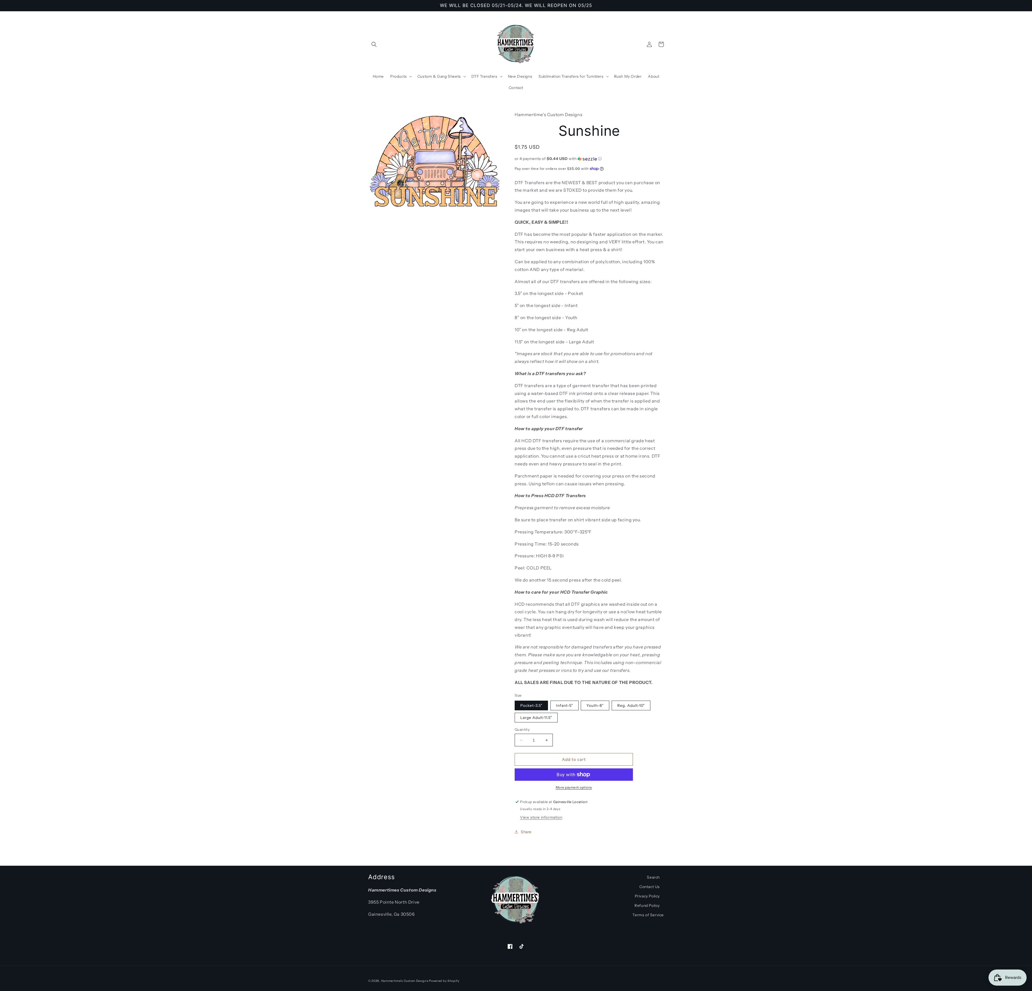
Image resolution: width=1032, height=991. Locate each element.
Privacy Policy (647, 896)
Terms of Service (648, 914)
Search (653, 877)
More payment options (574, 787)
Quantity (522, 729)
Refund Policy (647, 905)
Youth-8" (595, 705)
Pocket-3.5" (531, 705)
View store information (541, 817)
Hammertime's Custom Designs (404, 981)
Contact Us (649, 886)
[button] (374, 44)
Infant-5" (564, 705)
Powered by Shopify (444, 981)
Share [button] (526, 831)
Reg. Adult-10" (631, 705)
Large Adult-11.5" (536, 717)
